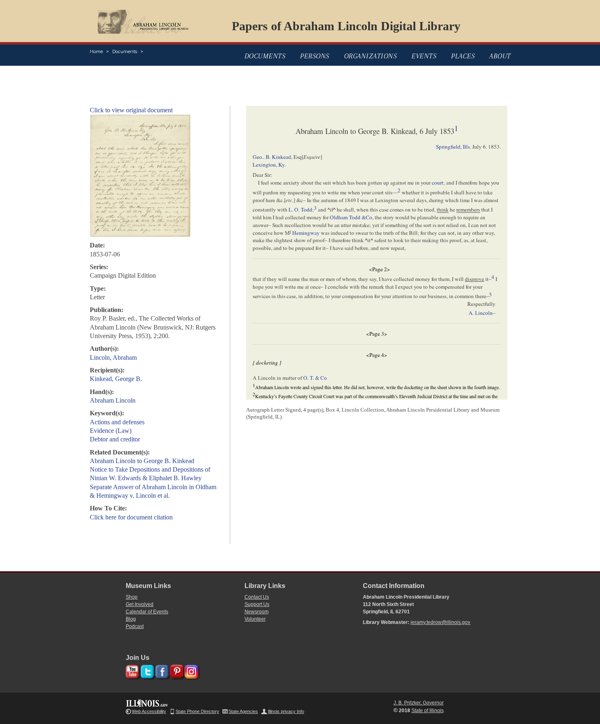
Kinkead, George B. (116, 378)
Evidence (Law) (110, 430)
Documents (124, 51)
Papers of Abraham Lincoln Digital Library (346, 26)
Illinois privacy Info (286, 711)
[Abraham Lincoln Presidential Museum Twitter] (146, 670)
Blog (131, 619)
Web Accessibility (149, 711)
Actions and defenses (117, 422)
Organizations (370, 56)
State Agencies (243, 711)
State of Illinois (427, 710)
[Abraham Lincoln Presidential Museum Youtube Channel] (132, 670)
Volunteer (255, 619)
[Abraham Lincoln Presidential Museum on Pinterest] (176, 670)
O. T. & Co (315, 377)
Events (423, 56)
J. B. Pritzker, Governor (418, 703)
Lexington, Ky (268, 164)
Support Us (256, 604)
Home (96, 51)
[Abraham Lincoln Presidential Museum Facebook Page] (161, 670)
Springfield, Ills (453, 146)
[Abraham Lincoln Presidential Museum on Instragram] (190, 670)
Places (463, 56)
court (437, 182)
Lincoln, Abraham (113, 357)
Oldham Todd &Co (351, 217)
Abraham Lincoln (113, 400)
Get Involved (139, 604)
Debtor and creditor (115, 439)
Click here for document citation (131, 517)
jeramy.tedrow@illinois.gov (440, 622)
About (500, 56)
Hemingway (306, 232)
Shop (132, 597)
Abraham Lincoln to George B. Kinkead (142, 460)
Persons (314, 56)
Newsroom (256, 612)
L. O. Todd (300, 210)
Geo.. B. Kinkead (272, 156)
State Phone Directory (197, 711)
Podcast (135, 626)
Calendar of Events (147, 612)
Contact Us (256, 597)
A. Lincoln (481, 312)
